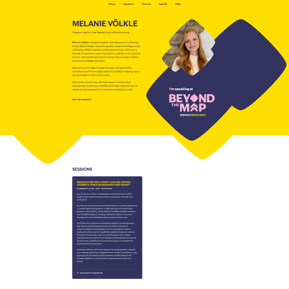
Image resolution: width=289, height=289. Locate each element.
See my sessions (81, 99)
